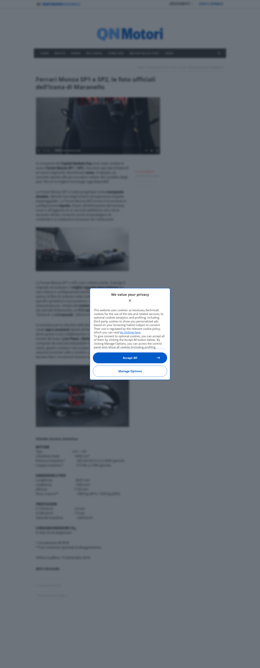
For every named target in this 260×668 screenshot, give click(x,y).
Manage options (130, 371)
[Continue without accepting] (130, 300)
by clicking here (130, 332)
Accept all (130, 358)
